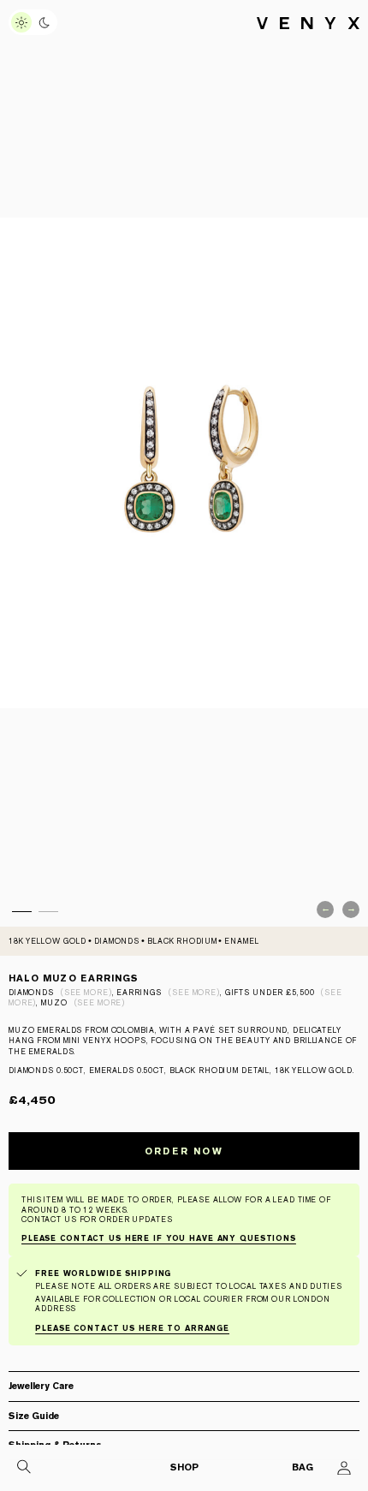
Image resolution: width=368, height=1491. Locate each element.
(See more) (86, 992)
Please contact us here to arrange (132, 1328)
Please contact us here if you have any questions (158, 1238)
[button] (184, 1390)
